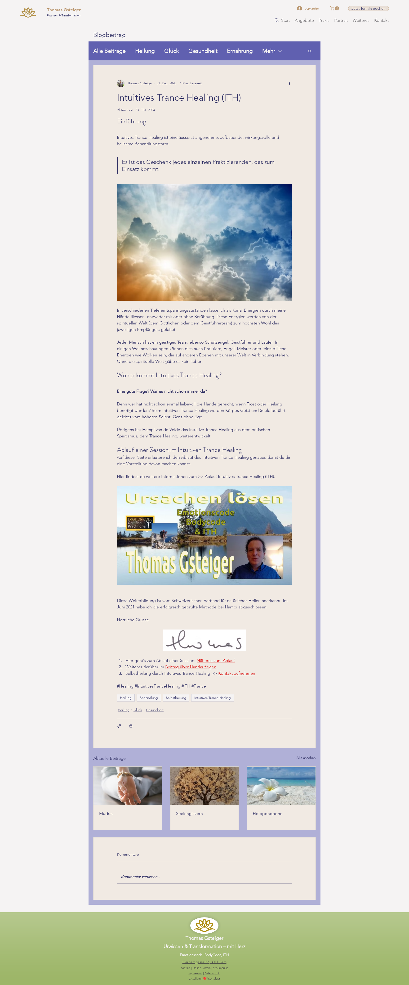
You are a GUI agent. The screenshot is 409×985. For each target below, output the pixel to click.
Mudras (106, 813)
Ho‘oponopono (268, 813)
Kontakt (185, 968)
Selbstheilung (176, 698)
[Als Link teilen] (119, 726)
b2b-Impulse (220, 968)
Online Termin (201, 968)
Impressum (195, 973)
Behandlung (149, 698)
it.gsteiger (213, 978)
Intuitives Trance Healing (212, 698)
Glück (171, 50)
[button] (335, 8)
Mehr (268, 50)
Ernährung (240, 50)
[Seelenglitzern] (204, 786)
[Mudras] (127, 786)
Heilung (145, 50)
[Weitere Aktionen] (289, 83)
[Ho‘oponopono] (281, 786)
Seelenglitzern (189, 813)
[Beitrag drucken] (131, 726)
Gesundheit (203, 50)
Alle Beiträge (109, 50)
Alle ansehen (306, 758)
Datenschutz (212, 973)
